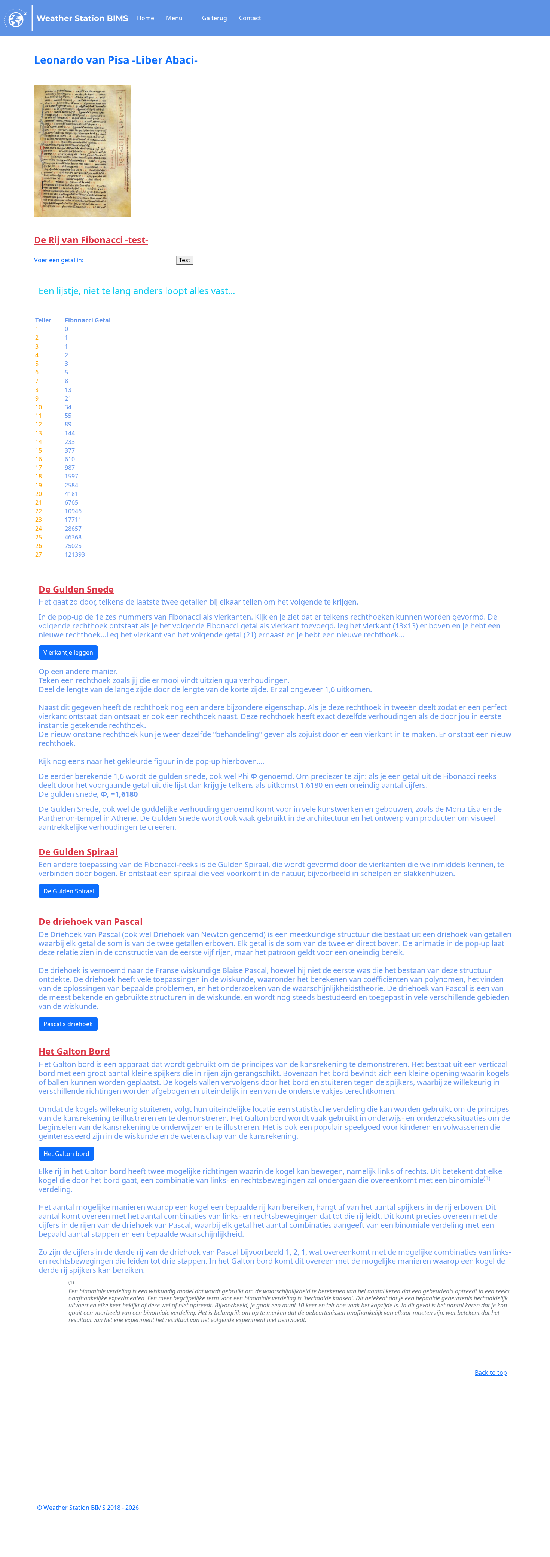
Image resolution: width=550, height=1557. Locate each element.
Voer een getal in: (58, 260)
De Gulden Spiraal (68, 891)
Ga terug (217, 18)
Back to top (491, 1372)
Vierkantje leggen (68, 652)
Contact (253, 18)
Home (148, 18)
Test (184, 260)
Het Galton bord (66, 1154)
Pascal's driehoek (68, 1024)
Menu (175, 18)
